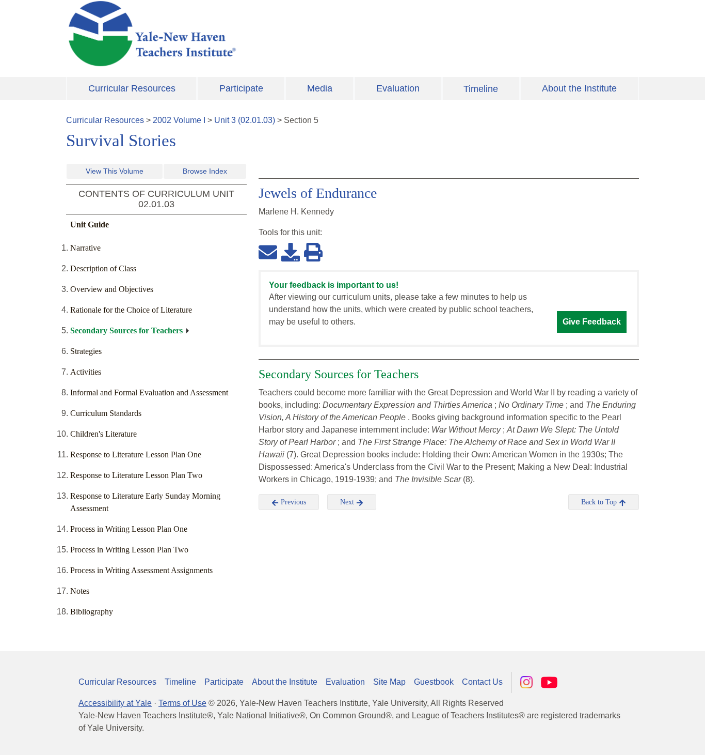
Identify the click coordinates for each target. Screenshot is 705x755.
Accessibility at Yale (115, 703)
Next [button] (348, 502)
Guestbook (434, 681)
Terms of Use (182, 703)
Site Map (389, 681)
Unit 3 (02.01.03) (244, 120)
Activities (85, 371)
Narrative (85, 247)
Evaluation (398, 88)
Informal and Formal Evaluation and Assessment (149, 392)
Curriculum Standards (105, 413)
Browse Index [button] (205, 171)
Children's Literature (103, 433)
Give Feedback (592, 321)
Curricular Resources (131, 88)
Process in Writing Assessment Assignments (141, 570)
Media (319, 88)
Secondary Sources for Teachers (126, 330)
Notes (79, 591)
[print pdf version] (313, 251)
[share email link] (268, 251)
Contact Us (482, 681)
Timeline (480, 89)
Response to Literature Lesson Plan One (135, 454)
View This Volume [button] (114, 171)
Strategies (86, 351)
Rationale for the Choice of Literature (131, 309)
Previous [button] (292, 502)
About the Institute (579, 88)
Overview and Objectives (111, 289)
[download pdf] (290, 251)
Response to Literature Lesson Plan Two (136, 475)
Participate (241, 88)
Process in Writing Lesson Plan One (128, 529)
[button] (645, 737)
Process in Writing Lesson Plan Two (129, 549)
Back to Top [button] (600, 502)
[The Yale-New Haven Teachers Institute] (254, 33)
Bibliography (91, 611)
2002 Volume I (179, 120)
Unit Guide (89, 224)
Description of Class (103, 268)
